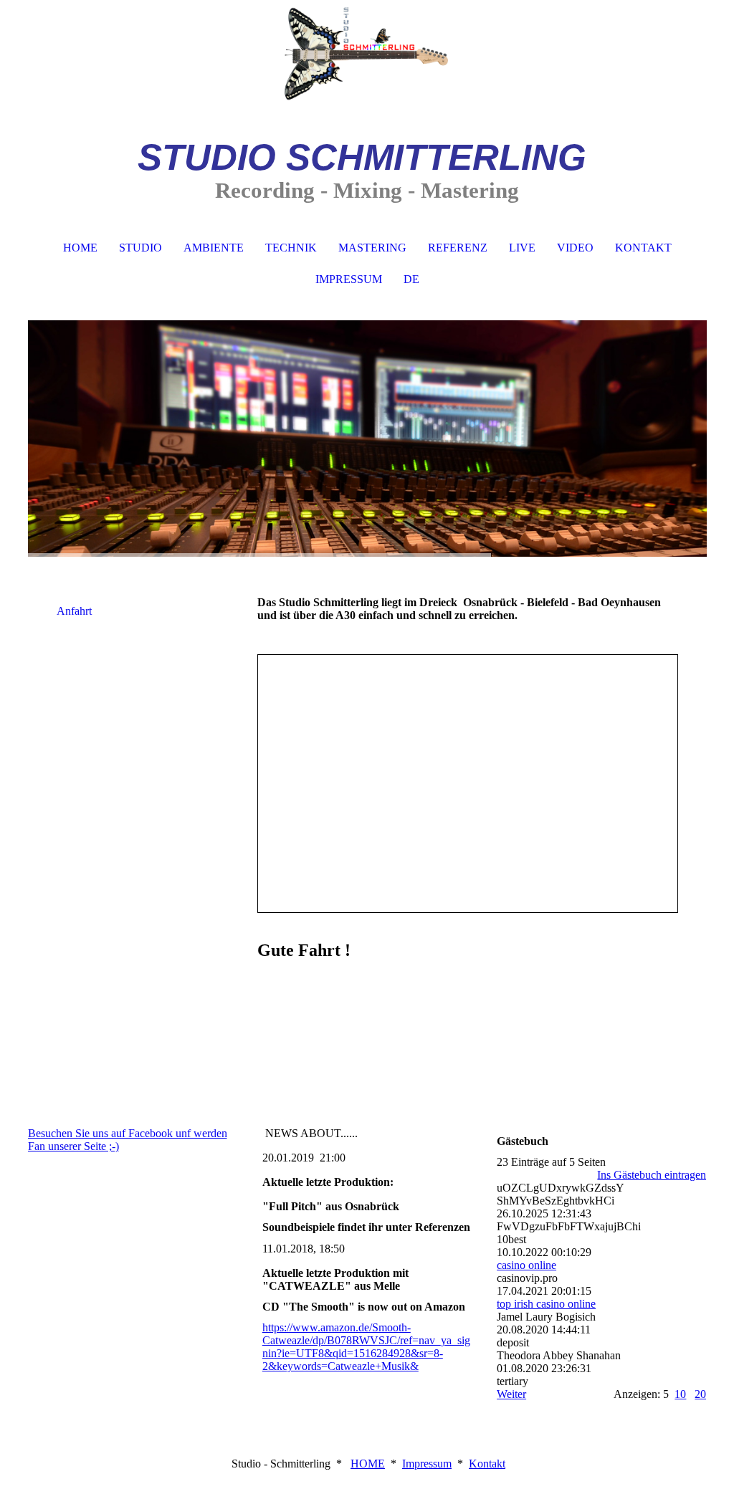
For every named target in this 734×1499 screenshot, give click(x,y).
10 (680, 1394)
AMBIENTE (214, 247)
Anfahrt (74, 611)
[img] (367, 53)
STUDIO (140, 247)
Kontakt (487, 1463)
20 (700, 1394)
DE (411, 279)
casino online (526, 1265)
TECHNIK (291, 247)
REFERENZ (457, 247)
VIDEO (575, 247)
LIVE (522, 247)
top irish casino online (546, 1304)
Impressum (427, 1463)
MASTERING (372, 247)
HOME (80, 247)
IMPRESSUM (348, 279)
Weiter (511, 1394)
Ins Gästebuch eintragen (651, 1175)
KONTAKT (643, 247)
